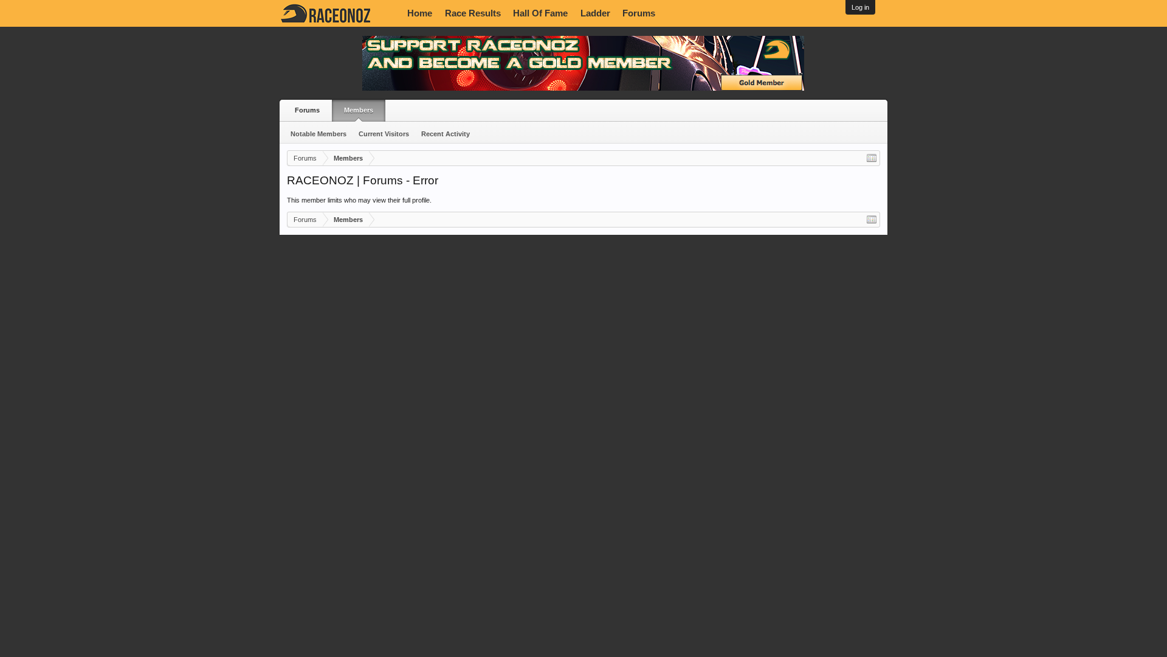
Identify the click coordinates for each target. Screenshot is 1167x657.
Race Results (473, 13)
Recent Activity (445, 133)
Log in (860, 7)
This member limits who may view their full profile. (359, 200)
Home (419, 13)
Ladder (595, 13)
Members (358, 110)
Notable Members (318, 133)
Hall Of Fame (540, 13)
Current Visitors (384, 133)
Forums (638, 13)
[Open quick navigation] (871, 158)
